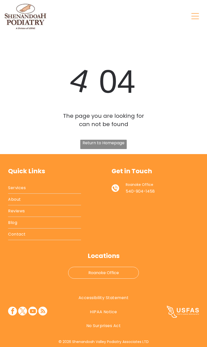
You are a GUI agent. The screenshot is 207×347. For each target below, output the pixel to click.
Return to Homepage (103, 143)
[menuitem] (44, 188)
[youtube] (32, 312)
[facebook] (12, 312)
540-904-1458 (140, 191)
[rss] (42, 312)
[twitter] (22, 312)
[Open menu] (195, 16)
